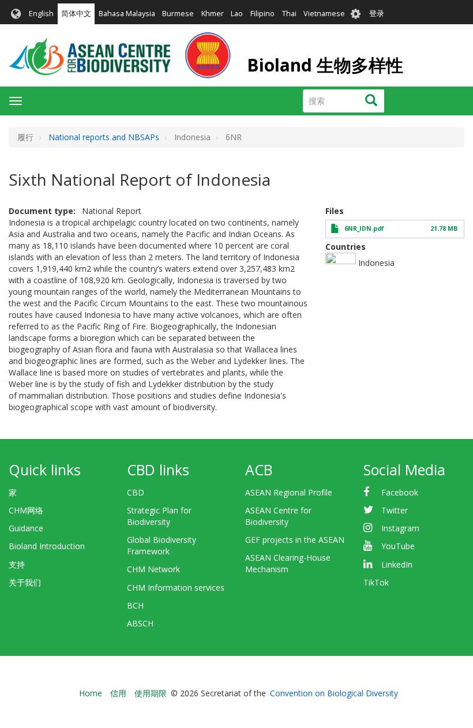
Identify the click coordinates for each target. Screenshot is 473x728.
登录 (376, 13)
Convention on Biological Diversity (334, 693)
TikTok (376, 582)
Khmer (212, 13)
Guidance (26, 528)
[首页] (120, 55)
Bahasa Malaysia (127, 13)
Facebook (399, 492)
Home (90, 693)
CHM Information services (175, 587)
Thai (289, 13)
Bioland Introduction (47, 546)
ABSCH (140, 623)
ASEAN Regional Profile (288, 492)
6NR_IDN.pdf (364, 228)
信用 (118, 693)
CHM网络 (26, 510)
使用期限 (150, 693)
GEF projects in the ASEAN (294, 539)
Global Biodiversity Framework (161, 545)
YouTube (398, 546)
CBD (135, 492)
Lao (237, 13)
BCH (135, 605)
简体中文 (76, 13)
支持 (17, 564)
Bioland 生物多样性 (325, 65)
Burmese (178, 13)
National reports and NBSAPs (103, 137)
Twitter (394, 510)
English (41, 13)
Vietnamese (324, 13)
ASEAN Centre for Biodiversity (278, 516)
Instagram (400, 528)
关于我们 (25, 582)
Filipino (262, 13)
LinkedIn (396, 564)
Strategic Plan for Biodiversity (159, 516)
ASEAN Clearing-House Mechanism (288, 563)
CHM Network (153, 569)
